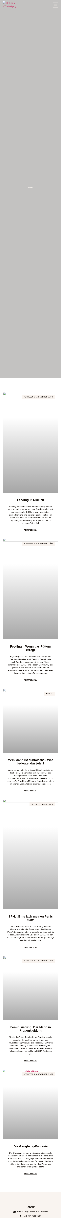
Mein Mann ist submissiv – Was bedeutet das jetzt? (30, 761)
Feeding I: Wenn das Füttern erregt (30, 648)
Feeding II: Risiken (30, 500)
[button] (55, 5)
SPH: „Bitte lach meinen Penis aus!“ (30, 918)
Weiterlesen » (30, 530)
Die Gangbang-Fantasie (30, 1146)
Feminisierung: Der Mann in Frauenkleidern (30, 1028)
